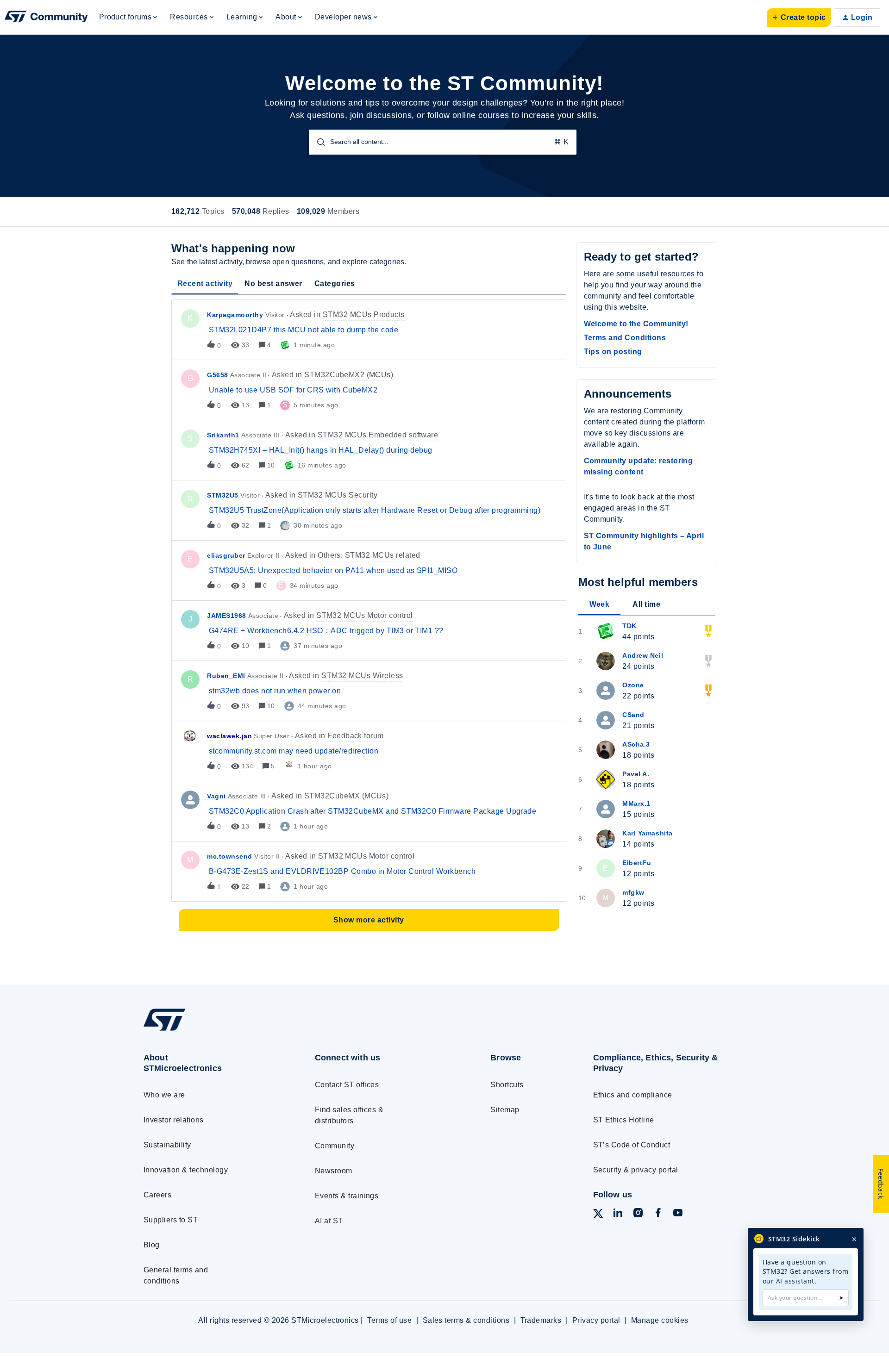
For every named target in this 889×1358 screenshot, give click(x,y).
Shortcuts (506, 1085)
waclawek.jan (229, 736)
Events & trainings (347, 1196)
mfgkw (633, 892)
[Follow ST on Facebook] (658, 1214)
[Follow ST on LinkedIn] (617, 1214)
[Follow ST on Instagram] (638, 1214)
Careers (157, 1195)
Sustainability (167, 1145)
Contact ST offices (347, 1085)
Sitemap (504, 1110)
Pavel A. (635, 774)
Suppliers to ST (171, 1220)
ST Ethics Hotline (623, 1120)
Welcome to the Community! (636, 324)
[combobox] (442, 142)
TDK (629, 625)
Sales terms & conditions (466, 1320)
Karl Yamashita (647, 833)
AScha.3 (636, 744)
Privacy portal (596, 1320)
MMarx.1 (636, 803)
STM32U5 (222, 495)
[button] (799, 17)
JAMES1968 (226, 615)
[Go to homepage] (212, 1031)
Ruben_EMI (226, 675)
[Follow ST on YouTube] (677, 1214)
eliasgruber (226, 555)
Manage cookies (660, 1320)
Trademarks (541, 1320)
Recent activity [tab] (204, 283)
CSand (633, 714)
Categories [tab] (334, 283)
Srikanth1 (223, 435)
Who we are (164, 1095)
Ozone (633, 685)
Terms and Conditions (625, 338)
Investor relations (174, 1120)
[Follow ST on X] (598, 1215)
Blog (152, 1245)
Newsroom (333, 1171)
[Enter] (317, 142)
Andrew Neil (642, 655)
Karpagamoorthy (235, 314)
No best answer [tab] (273, 283)
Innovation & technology (186, 1170)
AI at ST (329, 1221)
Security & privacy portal (635, 1170)
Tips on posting (613, 351)
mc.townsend (229, 856)
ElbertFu (636, 862)
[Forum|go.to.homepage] (46, 17)
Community (334, 1146)
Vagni (216, 796)
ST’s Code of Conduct (631, 1145)
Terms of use (389, 1320)
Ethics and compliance (632, 1095)
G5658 (217, 375)
